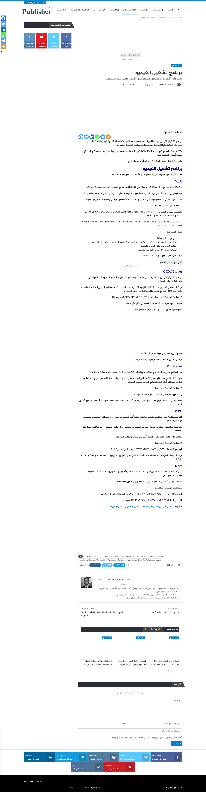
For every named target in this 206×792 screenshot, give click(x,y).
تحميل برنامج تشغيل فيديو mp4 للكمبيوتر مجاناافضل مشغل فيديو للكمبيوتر (102, 560)
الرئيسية (60, 10)
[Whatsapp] (97, 136)
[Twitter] (86, 136)
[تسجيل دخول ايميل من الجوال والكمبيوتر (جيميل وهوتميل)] (130, 647)
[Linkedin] (91, 136)
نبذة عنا (40, 781)
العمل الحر (97, 10)
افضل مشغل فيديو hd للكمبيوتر (108, 556)
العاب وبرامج (128, 10)
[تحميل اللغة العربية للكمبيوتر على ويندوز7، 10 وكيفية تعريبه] (96, 647)
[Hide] (1, 52)
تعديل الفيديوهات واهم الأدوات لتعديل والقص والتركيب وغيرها (141, 506)
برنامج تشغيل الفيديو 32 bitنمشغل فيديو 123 (150, 556)
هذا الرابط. (148, 256)
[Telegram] (102, 136)
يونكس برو (169, 787)
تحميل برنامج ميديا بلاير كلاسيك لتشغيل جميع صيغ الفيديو (144, 560)
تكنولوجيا (156, 10)
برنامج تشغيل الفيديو (127, 556)
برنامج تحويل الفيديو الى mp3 (166, 612)
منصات (143, 10)
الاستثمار (113, 10)
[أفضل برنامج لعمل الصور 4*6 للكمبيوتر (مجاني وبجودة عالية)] (163, 647)
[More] (108, 136)
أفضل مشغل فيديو (90, 556)
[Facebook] (80, 136)
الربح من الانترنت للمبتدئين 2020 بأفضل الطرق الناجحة (102, 614)
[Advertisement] (130, 36)
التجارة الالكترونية (78, 10)
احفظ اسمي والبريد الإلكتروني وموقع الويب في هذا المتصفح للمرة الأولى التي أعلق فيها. (146, 737)
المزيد (170, 10)
